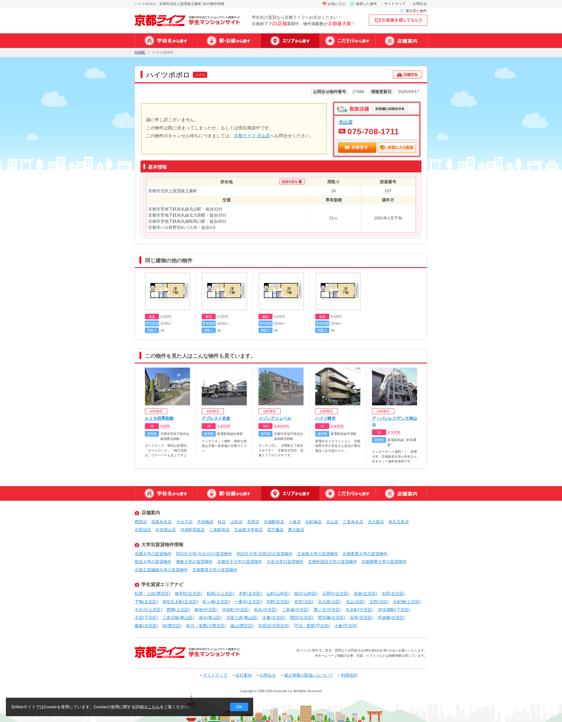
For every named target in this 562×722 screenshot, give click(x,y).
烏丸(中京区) (265, 609)
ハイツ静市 (325, 418)
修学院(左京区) (188, 593)
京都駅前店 (274, 521)
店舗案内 (401, 40)
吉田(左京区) (393, 593)
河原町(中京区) (236, 609)
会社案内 (243, 675)
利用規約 (349, 675)
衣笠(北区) (303, 601)
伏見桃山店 (165, 529)
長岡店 (253, 521)
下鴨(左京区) (146, 601)
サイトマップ (394, 4)
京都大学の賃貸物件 (153, 553)
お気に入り (336, 4)
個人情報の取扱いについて (308, 675)
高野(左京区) (278, 601)
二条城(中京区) (295, 609)
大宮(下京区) (146, 617)
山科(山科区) (278, 593)
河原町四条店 (192, 529)
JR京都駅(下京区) (394, 609)
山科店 (236, 521)
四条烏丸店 (161, 521)
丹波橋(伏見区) (391, 617)
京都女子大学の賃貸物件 (239, 561)
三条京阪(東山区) (178, 617)
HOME (140, 52)
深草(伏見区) (361, 617)
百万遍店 (275, 529)
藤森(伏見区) (146, 625)
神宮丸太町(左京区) (180, 601)
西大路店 (296, 529)
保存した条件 (366, 4)
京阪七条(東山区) (242, 617)
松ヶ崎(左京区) (216, 601)
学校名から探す (166, 40)
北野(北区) (379, 601)
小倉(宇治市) (346, 625)
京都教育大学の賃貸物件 (214, 569)
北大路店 (376, 521)
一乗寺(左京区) (248, 601)
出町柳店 (313, 521)
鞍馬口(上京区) (220, 593)
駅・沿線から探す (229, 40)
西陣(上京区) (178, 609)
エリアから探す (290, 40)
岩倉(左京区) (365, 593)
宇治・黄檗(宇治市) (312, 625)
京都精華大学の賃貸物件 (384, 561)
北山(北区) (355, 601)
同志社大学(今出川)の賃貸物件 (204, 553)
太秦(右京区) (274, 617)
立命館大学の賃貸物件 (317, 553)
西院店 (141, 521)
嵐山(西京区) (242, 625)
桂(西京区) (172, 625)
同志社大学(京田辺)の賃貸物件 (265, 553)
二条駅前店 (219, 529)
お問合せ (420, 4)
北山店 (346, 122)
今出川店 (184, 521)
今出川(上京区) (148, 609)
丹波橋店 (205, 521)
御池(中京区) (206, 609)
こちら (154, 706)
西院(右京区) (301, 617)
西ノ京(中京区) (327, 609)
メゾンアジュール (274, 418)
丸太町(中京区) (359, 609)
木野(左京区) (250, 593)
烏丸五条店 (398, 521)
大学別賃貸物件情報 (162, 544)
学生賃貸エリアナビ (162, 584)
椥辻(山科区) (306, 593)
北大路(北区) (329, 601)
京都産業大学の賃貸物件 (365, 553)
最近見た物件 (416, 11)
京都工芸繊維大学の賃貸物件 (161, 569)
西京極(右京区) (331, 617)
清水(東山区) (210, 617)
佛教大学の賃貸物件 (194, 561)
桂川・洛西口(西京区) (206, 625)
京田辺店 (143, 529)
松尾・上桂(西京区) (152, 593)
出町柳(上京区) (407, 601)
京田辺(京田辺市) (274, 625)
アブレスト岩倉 (216, 418)
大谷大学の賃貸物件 (285, 561)
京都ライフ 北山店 (252, 135)
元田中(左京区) (335, 593)
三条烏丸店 (353, 521)
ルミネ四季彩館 (159, 418)
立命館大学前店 (248, 529)
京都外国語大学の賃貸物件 (332, 561)
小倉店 (295, 521)
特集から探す (348, 40)
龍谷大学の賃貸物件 (153, 561)
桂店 (222, 521)
